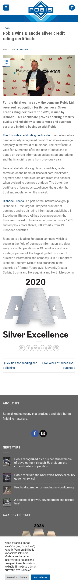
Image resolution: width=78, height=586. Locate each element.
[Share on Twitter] (35, 348)
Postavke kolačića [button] (17, 577)
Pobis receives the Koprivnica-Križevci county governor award (44, 476)
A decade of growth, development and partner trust (44, 501)
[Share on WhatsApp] (22, 348)
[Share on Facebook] (29, 348)
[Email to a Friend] (42, 348)
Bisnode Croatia (13, 201)
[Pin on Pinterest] (49, 348)
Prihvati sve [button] (41, 577)
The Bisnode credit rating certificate (26, 135)
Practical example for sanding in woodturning (44, 487)
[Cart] (72, 8)
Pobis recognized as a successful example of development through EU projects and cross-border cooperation (43, 462)
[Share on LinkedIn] (56, 348)
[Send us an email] (43, 434)
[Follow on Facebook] (35, 434)
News (6, 28)
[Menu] (6, 8)
